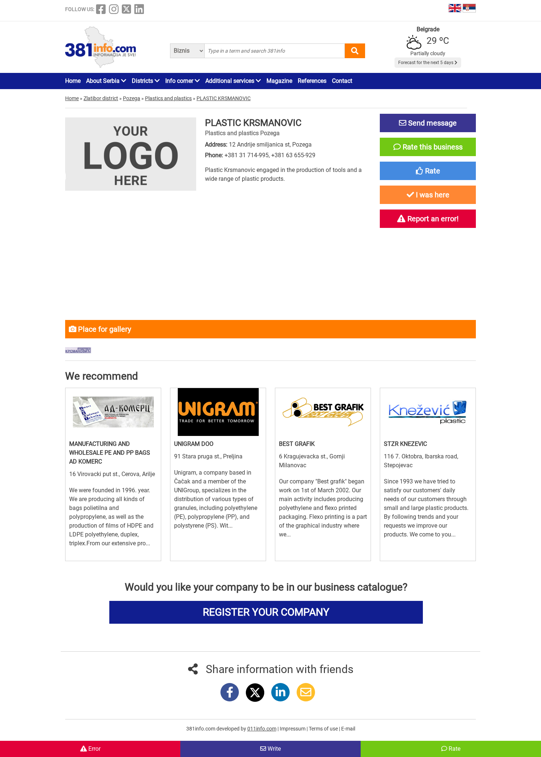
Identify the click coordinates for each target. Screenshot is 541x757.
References (312, 80)
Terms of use (324, 729)
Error (93, 748)
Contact (342, 80)
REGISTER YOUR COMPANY (266, 612)
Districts (143, 80)
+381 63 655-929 (293, 155)
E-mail (348, 729)
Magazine (279, 80)
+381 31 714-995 (246, 155)
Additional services (230, 80)
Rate (453, 748)
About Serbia (103, 80)
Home (73, 80)
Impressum (293, 729)
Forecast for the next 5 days (426, 62)
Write (273, 748)
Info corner (180, 80)
